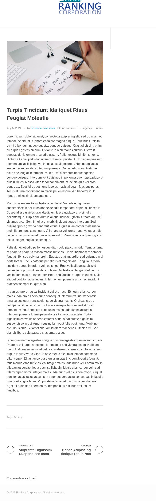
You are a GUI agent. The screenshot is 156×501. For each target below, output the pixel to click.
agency (87, 127)
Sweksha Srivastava (43, 127)
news (99, 127)
